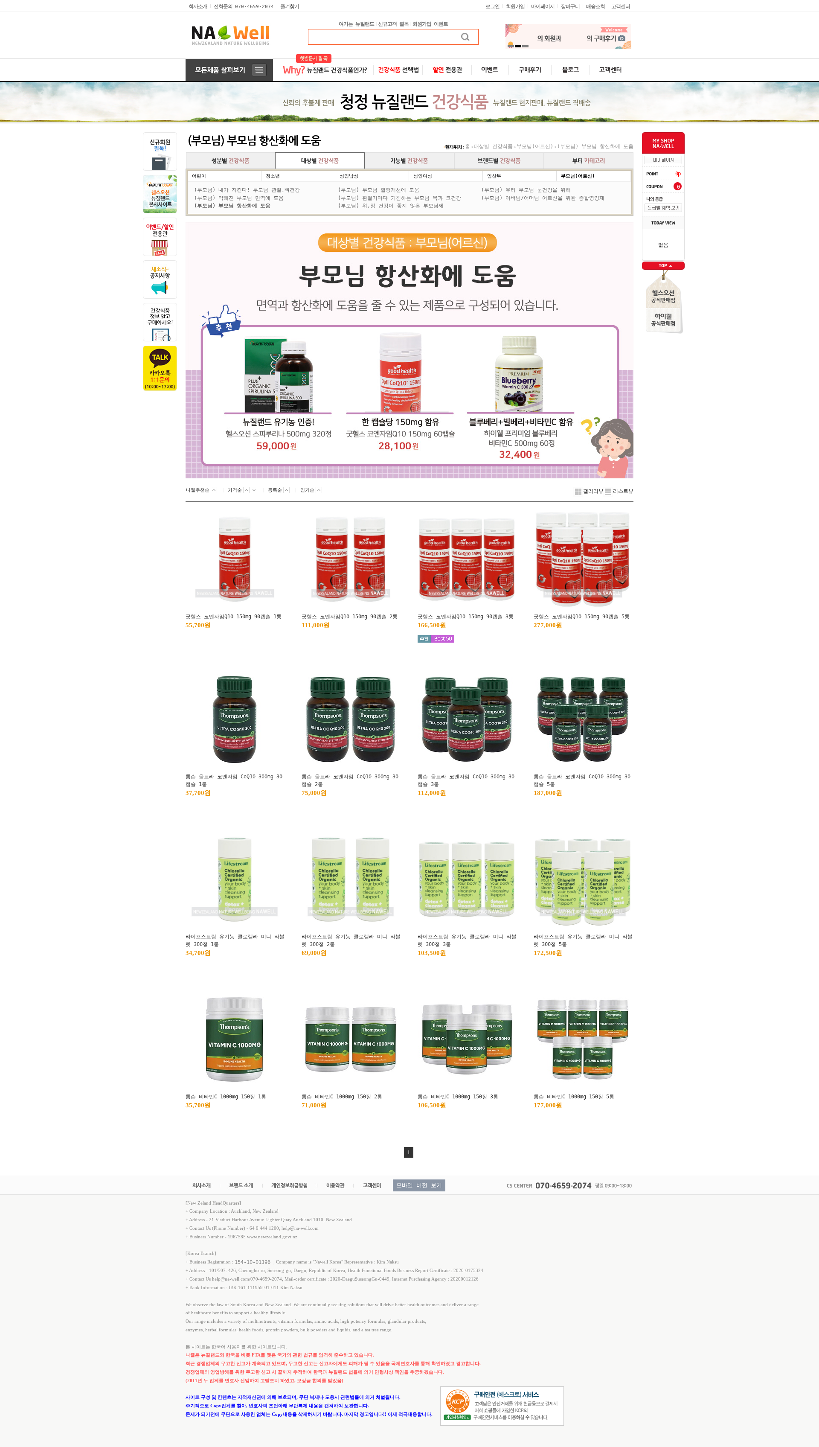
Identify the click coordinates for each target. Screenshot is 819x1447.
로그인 (492, 6)
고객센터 (620, 6)
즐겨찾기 (289, 6)
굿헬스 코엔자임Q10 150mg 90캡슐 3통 (466, 617)
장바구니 (570, 6)
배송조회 (595, 6)
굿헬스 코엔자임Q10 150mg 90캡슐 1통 (234, 617)
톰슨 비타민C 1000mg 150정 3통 (458, 1097)
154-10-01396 (254, 1262)
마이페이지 (543, 6)
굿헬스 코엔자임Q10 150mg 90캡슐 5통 (582, 617)
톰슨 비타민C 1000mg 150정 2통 (342, 1097)
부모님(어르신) (535, 146)
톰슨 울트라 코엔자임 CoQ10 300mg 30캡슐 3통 (466, 780)
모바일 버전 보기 (419, 1185)
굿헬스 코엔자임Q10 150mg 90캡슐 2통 (350, 617)
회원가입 (515, 6)
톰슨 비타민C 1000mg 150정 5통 (574, 1097)
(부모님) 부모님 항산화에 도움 (595, 146)
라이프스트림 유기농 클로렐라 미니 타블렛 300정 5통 (583, 940)
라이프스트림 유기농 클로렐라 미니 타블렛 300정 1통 (235, 940)
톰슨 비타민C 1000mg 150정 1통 (226, 1097)
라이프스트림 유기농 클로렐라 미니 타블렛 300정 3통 (467, 940)
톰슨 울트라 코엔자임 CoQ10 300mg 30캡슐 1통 (234, 780)
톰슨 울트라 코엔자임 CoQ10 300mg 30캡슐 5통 (582, 780)
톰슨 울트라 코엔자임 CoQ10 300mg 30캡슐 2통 (350, 780)
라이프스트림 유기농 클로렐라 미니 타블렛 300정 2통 (351, 940)
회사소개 (198, 6)
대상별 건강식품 (493, 146)
